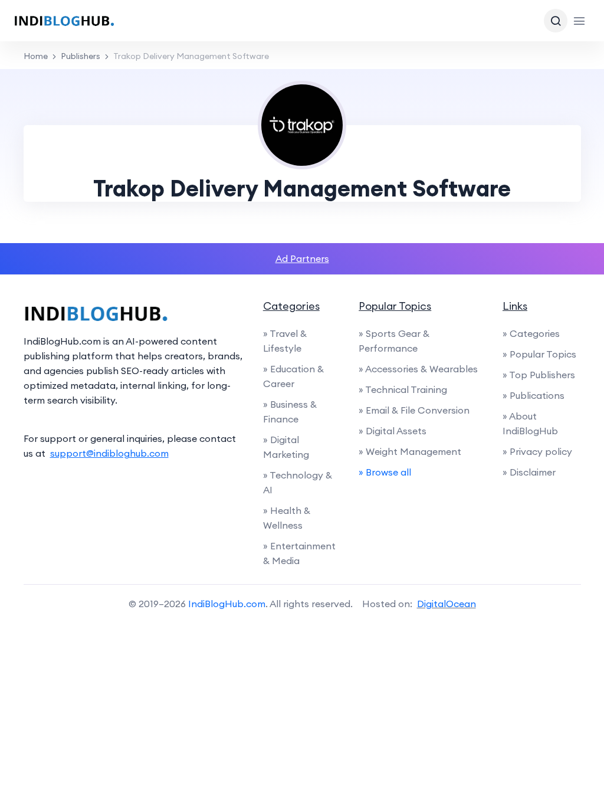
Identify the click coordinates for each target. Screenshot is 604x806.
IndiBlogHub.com (226, 604)
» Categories (531, 333)
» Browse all (385, 472)
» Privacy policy (537, 451)
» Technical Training (403, 389)
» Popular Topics (539, 354)
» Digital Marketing (286, 447)
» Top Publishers (539, 375)
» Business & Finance (290, 411)
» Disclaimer (529, 472)
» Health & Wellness (286, 517)
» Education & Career (293, 376)
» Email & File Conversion (414, 410)
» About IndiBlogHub (530, 423)
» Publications (533, 395)
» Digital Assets (392, 431)
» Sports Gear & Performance (394, 340)
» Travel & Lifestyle (285, 340)
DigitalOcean (446, 604)
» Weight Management (410, 451)
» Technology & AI (297, 482)
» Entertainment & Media (299, 553)
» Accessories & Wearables (418, 369)
